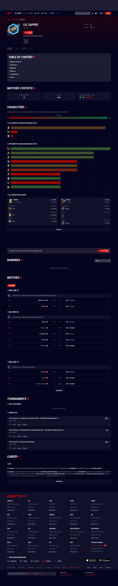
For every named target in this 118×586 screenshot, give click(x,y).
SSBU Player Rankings (33, 518)
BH (92, 515)
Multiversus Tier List (96, 535)
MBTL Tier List (31, 548)
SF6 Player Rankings (33, 504)
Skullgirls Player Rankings (55, 531)
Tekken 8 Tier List (11, 507)
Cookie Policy (30, 567)
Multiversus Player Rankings (98, 531)
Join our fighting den (17, 557)
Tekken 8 (10, 501)
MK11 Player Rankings (75, 545)
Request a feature (74, 567)
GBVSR (53, 13)
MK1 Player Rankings (12, 518)
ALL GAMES (18, 13)
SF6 (32, 13)
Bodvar (15, 200)
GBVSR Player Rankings (97, 504)
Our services (48, 567)
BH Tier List (94, 521)
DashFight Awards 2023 (97, 548)
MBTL (29, 542)
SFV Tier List (52, 548)
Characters (13, 65)
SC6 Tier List (31, 535)
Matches (13, 71)
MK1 (8, 515)
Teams (101, 567)
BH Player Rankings (96, 518)
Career (12, 77)
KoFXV (9, 542)
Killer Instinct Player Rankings (77, 531)
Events (88, 567)
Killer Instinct (75, 528)
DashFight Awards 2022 (97, 551)
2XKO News (52, 507)
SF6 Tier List (31, 507)
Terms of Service (11, 567)
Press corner (57, 567)
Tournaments (14, 74)
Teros (68, 200)
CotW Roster (73, 507)
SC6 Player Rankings (33, 531)
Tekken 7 (52, 515)
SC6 (29, 528)
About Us (65, 567)
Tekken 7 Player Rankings (55, 518)
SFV (50, 542)
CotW (45, 13)
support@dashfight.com (66, 574)
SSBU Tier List (31, 521)
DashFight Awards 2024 (97, 545)
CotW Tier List (73, 504)
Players (95, 567)
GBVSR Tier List (95, 507)
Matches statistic (15, 62)
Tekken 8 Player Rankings (13, 504)
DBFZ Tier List (73, 521)
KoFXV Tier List (10, 548)
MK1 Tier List (10, 521)
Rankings (13, 68)
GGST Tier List (10, 535)
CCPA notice (39, 567)
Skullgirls (52, 528)
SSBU (29, 515)
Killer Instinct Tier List (75, 535)
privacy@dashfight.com (91, 574)
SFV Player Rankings (54, 545)
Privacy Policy (21, 567)
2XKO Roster (52, 504)
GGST (8, 528)
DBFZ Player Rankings (75, 518)
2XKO (38, 13)
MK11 (71, 542)
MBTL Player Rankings (33, 545)
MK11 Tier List (73, 548)
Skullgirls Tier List (53, 535)
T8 (26, 13)
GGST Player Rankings (12, 531)
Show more (10, 510)
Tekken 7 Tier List (53, 521)
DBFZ (71, 515)
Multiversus (95, 528)
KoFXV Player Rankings (12, 545)
